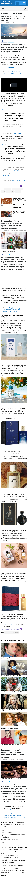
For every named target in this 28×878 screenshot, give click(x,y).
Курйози (17, 191)
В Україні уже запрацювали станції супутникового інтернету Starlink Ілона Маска (12, 73)
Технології (8, 189)
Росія (7, 191)
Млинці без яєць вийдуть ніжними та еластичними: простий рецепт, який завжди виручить (14, 815)
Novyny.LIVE (6, 304)
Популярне (8, 632)
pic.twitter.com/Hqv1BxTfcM (13, 171)
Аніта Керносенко (20, 759)
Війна (3, 191)
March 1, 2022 (17, 133)
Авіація (21, 189)
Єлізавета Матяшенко (21, 230)
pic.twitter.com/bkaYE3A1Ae (17, 128)
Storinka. (12, 810)
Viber (21, 186)
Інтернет (14, 189)
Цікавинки (16, 632)
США (12, 191)
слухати (22, 3)
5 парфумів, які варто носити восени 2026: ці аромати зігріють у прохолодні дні (12, 309)
